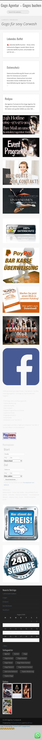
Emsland (5, 602)
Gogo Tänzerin (9, 667)
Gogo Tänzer (8, 663)
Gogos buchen (22, 658)
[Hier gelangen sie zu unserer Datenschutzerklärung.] (21, 242)
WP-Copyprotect (24, 726)
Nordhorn (6, 610)
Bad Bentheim (7, 606)
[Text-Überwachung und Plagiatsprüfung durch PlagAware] (9, 439)
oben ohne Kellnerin (11, 672)
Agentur (7, 654)
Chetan (15, 726)
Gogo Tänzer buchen (23, 663)
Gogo (25, 654)
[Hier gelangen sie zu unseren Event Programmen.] (21, 156)
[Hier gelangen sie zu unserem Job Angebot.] (21, 344)
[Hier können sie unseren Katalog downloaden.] (21, 312)
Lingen (5, 598)
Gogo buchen (9, 658)
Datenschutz (13, 67)
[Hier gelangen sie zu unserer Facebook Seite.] (21, 385)
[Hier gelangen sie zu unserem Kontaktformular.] (21, 184)
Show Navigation (34, 20)
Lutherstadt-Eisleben (9, 594)
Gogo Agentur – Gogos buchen (21, 5)
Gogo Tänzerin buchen (25, 667)
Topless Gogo (9, 676)
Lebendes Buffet (15, 39)
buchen (16, 654)
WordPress (28, 723)
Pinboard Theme (16, 723)
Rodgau (9, 99)
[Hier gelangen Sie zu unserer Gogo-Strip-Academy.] (21, 213)
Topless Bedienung (28, 672)
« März (5, 646)
